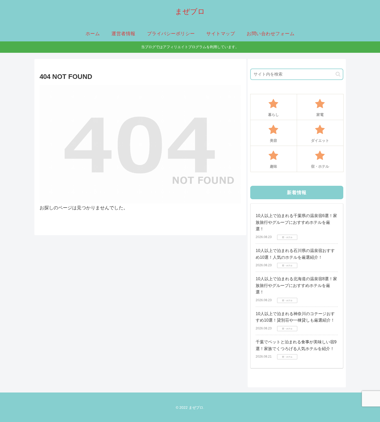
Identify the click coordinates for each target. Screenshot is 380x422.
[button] (338, 74)
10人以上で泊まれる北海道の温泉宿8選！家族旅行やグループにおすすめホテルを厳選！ (296, 285)
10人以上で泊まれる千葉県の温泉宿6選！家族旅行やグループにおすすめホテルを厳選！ (296, 222)
